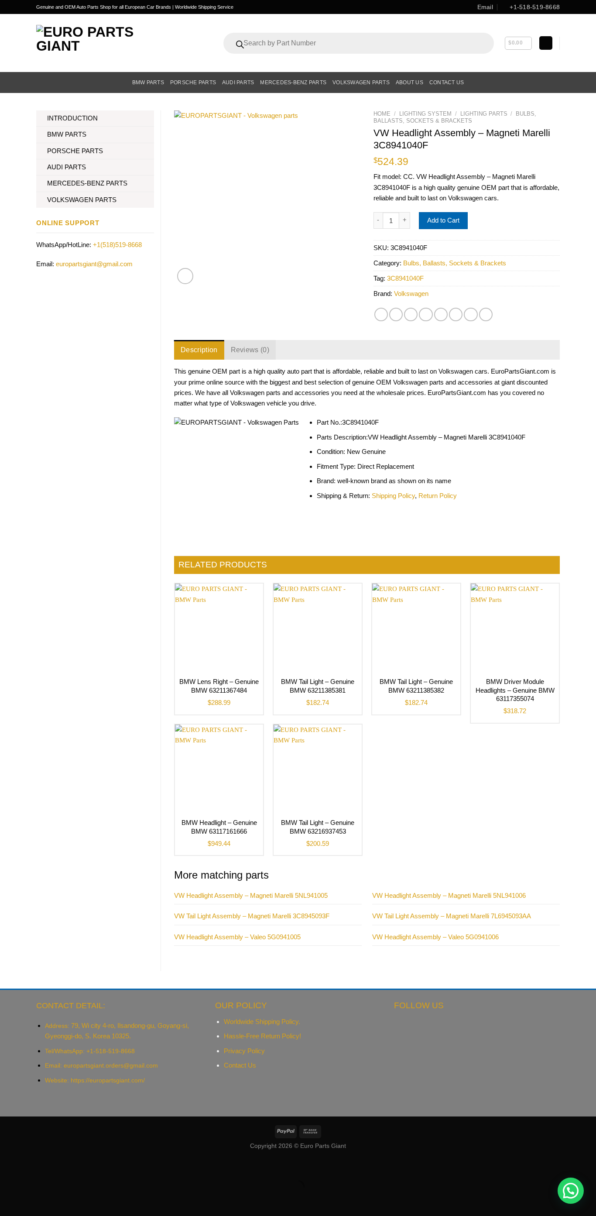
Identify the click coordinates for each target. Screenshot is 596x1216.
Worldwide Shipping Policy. (262, 1021)
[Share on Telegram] (486, 314)
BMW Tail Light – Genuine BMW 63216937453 (317, 827)
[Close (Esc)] (8, 1166)
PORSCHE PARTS (75, 151)
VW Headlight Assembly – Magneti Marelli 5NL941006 (449, 895)
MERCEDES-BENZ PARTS (87, 183)
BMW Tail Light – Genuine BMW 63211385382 (416, 686)
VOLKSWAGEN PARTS (81, 199)
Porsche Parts (193, 82)
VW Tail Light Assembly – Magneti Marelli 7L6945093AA (451, 916)
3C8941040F (405, 278)
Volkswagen (411, 293)
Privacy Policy (244, 1051)
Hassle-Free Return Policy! (262, 1036)
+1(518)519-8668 (117, 244)
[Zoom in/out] (31, 1166)
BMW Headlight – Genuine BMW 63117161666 (219, 827)
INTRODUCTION (72, 118)
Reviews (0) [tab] (250, 350)
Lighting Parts (483, 113)
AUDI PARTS (66, 167)
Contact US (446, 82)
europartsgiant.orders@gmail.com (111, 1065)
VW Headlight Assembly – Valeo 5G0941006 (435, 937)
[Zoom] (185, 276)
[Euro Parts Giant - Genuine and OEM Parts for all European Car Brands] (104, 43)
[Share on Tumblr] (470, 314)
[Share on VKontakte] (441, 314)
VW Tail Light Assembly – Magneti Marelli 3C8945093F (251, 916)
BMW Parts (148, 82)
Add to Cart (443, 220)
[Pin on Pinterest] (425, 314)
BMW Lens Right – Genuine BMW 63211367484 (219, 686)
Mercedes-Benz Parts (293, 82)
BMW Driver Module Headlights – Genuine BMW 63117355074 (515, 690)
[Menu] (41, 82)
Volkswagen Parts (361, 82)
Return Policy (437, 495)
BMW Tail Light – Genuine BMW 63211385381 (317, 686)
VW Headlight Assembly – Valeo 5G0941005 (237, 937)
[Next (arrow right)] (31, 1201)
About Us (409, 82)
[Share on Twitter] (396, 314)
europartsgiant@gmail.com (94, 264)
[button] (571, 1191)
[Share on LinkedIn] (455, 314)
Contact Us (240, 1065)
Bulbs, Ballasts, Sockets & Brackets (454, 117)
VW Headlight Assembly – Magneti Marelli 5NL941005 (251, 895)
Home (381, 113)
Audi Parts (238, 82)
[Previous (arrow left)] (8, 1201)
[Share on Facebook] (381, 314)
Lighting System (425, 113)
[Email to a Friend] (411, 314)
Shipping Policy (393, 495)
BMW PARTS (66, 134)
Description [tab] (199, 350)
